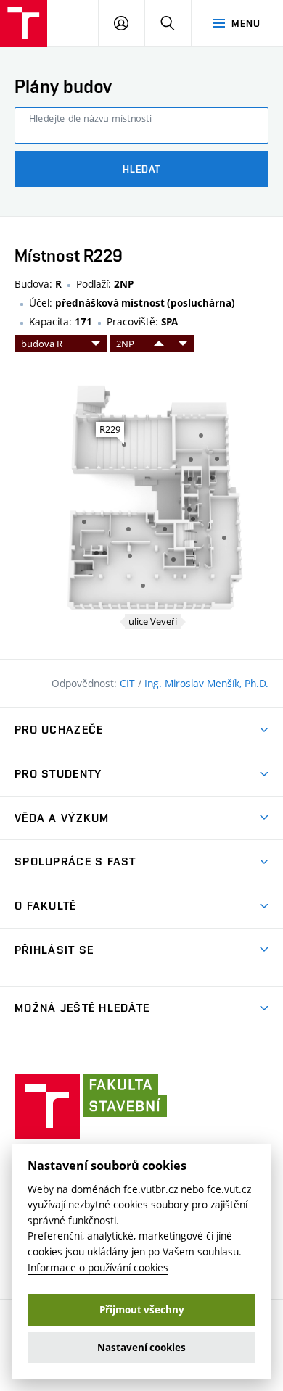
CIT (129, 683)
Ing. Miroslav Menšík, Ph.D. (206, 683)
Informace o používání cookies (98, 1267)
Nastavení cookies (141, 1347)
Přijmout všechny (141, 1309)
